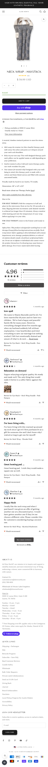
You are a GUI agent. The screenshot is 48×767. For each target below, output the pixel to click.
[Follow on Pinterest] (15, 740)
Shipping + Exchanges (10, 646)
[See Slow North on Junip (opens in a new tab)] (29, 545)
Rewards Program (9, 653)
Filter (25, 293)
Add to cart (24, 101)
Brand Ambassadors (9, 690)
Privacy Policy (7, 705)
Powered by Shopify (31, 752)
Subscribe (9, 732)
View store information (13, 134)
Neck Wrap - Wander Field (22, 439)
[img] (21, 359)
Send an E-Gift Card (10, 679)
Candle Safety (7, 664)
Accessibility (7, 701)
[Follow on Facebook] (3, 740)
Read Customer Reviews (11, 661)
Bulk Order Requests (10, 672)
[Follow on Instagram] (9, 740)
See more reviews (24, 540)
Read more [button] (33, 339)
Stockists (5, 694)
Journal (5, 687)
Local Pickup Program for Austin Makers (17, 698)
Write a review (24, 285)
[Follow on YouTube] (21, 740)
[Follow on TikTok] (26, 740)
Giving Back (6, 683)
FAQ (3, 650)
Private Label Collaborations (13, 676)
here (32, 190)
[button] (32, 270)
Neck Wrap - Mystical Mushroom (24, 526)
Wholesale (6, 668)
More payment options (24, 113)
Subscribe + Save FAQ (10, 657)
